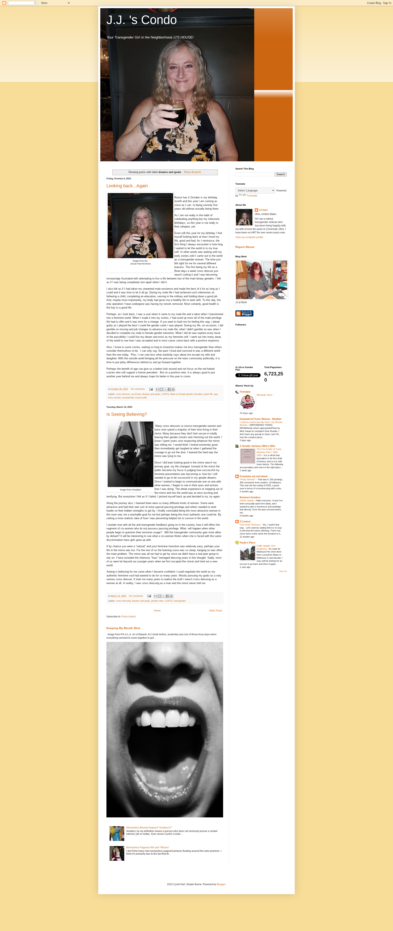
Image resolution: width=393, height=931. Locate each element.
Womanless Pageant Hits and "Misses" (147, 847)
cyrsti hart (136, 394)
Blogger (221, 884)
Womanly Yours (265, 395)
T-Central (245, 521)
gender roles (157, 601)
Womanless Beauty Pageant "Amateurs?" (149, 827)
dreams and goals (151, 394)
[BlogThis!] (161, 389)
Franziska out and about (254, 476)
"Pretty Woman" (248, 479)
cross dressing (123, 601)
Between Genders (250, 497)
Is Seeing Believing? (126, 414)
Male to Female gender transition (186, 394)
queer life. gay (211, 394)
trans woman (114, 397)
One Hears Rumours (250, 524)
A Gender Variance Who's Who (257, 446)
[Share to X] (165, 389)
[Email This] (158, 389)
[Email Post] (151, 389)
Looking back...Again (127, 185)
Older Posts (215, 610)
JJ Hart (263, 210)
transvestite (141, 397)
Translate (252, 195)
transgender (128, 397)
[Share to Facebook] (169, 389)
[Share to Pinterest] (173, 389)
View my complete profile (249, 237)
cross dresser (123, 394)
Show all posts (192, 172)
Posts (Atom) (129, 616)
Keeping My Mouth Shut (123, 628)
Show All (283, 571)
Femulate (245, 391)
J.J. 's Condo (141, 20)
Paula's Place (247, 542)
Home (157, 610)
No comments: (138, 389)
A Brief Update (247, 500)
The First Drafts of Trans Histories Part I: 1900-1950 (269, 452)
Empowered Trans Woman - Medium (260, 419)
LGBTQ (165, 394)
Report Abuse (244, 247)
